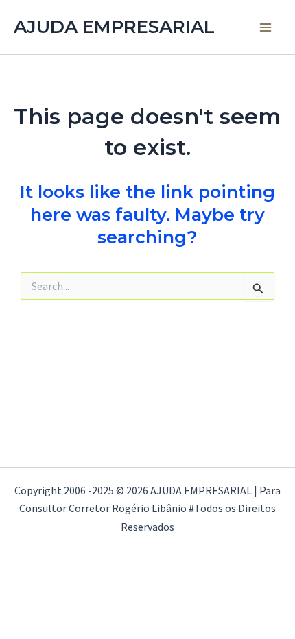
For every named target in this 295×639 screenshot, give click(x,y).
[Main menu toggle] (266, 27)
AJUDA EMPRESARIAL (114, 27)
